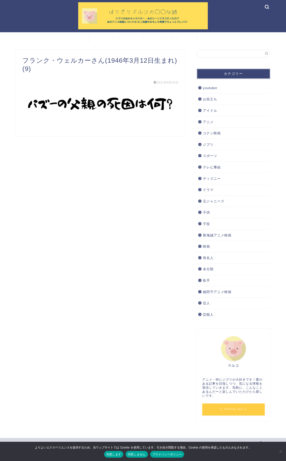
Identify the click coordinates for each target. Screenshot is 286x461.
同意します (113, 454)
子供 (206, 212)
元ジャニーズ (213, 201)
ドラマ (208, 190)
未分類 (208, 269)
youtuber (210, 88)
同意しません (137, 454)
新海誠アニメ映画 (217, 235)
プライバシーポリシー (167, 454)
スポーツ (210, 156)
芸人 (206, 303)
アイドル (210, 110)
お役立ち (210, 99)
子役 (206, 224)
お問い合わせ (170, 38)
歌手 (206, 280)
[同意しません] (280, 451)
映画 (206, 246)
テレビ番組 (212, 167)
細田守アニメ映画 (217, 292)
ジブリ (208, 144)
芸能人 (208, 314)
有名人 (208, 258)
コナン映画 (212, 133)
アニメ (208, 122)
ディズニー (212, 178)
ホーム (116, 38)
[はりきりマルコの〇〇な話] (143, 29)
